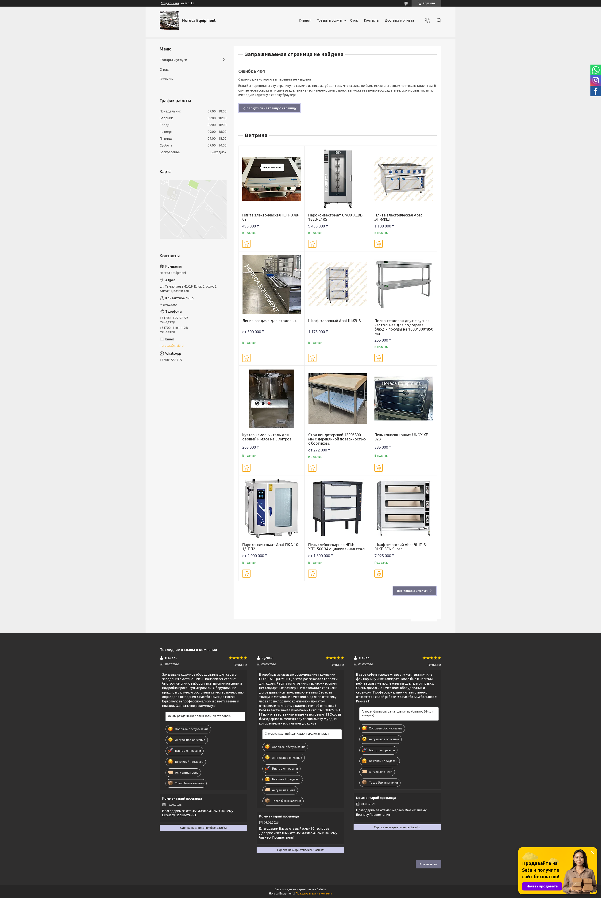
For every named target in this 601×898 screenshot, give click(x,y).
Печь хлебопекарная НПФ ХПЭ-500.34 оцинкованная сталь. (337, 547)
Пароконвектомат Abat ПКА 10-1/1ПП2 (271, 547)
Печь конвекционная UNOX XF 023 (401, 437)
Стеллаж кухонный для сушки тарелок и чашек (297, 733)
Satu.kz (322, 889)
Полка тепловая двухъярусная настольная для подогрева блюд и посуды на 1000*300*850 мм (403, 327)
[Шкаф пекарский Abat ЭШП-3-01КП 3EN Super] (404, 508)
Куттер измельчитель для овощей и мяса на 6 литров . (267, 437)
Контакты (371, 20)
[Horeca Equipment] (169, 20)
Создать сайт (170, 3)
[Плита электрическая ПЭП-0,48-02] (272, 179)
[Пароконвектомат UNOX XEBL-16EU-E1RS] (338, 179)
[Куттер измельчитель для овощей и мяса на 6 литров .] (272, 399)
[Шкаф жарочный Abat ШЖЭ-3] (338, 284)
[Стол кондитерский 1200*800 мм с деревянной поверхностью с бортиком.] (338, 399)
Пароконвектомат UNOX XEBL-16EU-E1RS (335, 217)
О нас (354, 20)
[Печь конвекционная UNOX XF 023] (404, 399)
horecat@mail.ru (172, 345)
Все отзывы (429, 864)
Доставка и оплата (399, 20)
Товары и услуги (329, 20)
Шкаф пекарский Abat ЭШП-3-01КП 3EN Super (400, 547)
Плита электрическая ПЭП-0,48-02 (270, 217)
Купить (246, 244)
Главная (305, 20)
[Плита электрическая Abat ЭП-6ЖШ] (404, 179)
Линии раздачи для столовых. (269, 321)
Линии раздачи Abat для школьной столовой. (199, 715)
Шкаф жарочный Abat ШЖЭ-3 (334, 321)
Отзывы (166, 79)
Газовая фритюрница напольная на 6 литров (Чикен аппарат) (397, 713)
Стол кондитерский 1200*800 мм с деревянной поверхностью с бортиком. (337, 439)
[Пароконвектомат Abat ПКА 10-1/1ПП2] (272, 508)
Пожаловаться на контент (314, 893)
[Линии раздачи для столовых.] (272, 284)
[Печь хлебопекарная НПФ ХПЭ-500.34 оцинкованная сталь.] (338, 508)
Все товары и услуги (412, 590)
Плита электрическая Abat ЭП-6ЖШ (398, 217)
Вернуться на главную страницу (272, 108)
